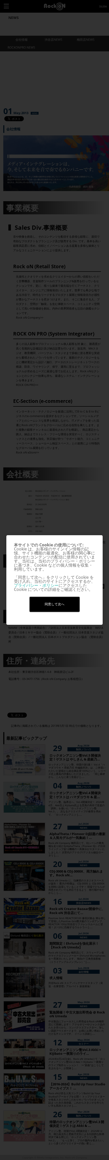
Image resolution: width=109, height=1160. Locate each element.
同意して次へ (54, 604)
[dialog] (54, 580)
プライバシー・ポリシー (36, 585)
